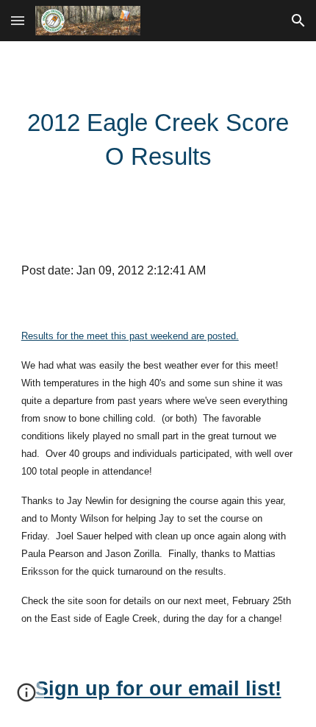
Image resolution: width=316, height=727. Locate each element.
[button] (17, 20)
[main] (158, 140)
